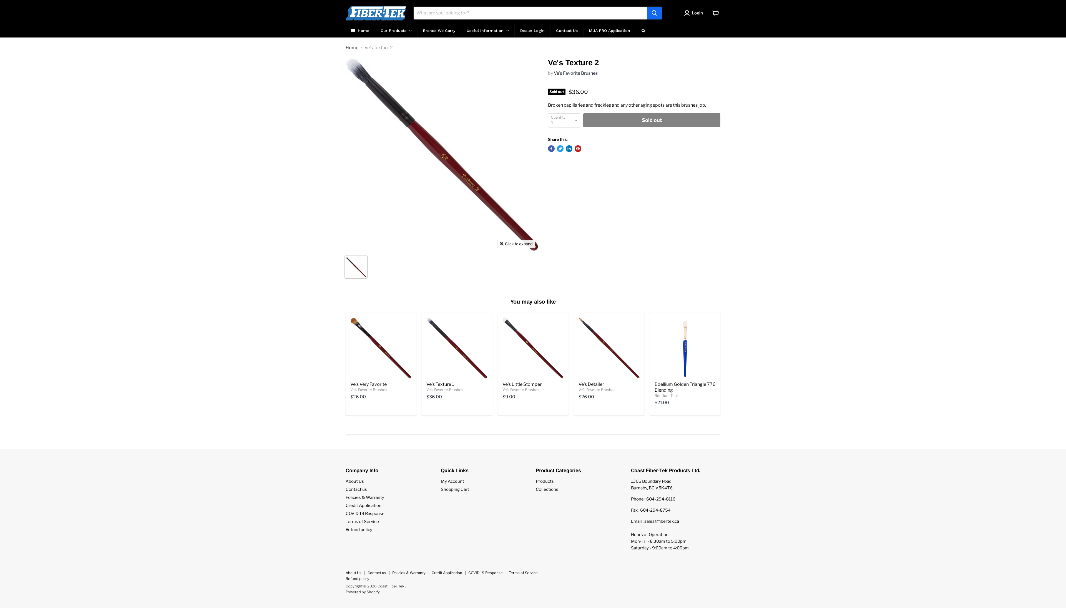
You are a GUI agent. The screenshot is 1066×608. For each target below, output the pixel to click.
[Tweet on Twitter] (560, 148)
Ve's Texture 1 (440, 384)
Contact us (356, 489)
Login (697, 13)
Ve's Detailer (591, 384)
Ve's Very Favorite (368, 384)
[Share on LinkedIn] (569, 148)
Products (545, 481)
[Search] (654, 13)
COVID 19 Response (365, 513)
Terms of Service (362, 521)
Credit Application (363, 505)
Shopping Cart (455, 489)
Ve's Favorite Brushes (576, 73)
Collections (547, 489)
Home (352, 47)
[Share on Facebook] (551, 148)
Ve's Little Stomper (522, 384)
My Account (452, 481)
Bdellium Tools (667, 395)
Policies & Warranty (365, 497)
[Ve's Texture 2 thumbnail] (356, 267)
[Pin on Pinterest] (578, 148)
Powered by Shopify (363, 592)
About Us (355, 481)
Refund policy (359, 529)
